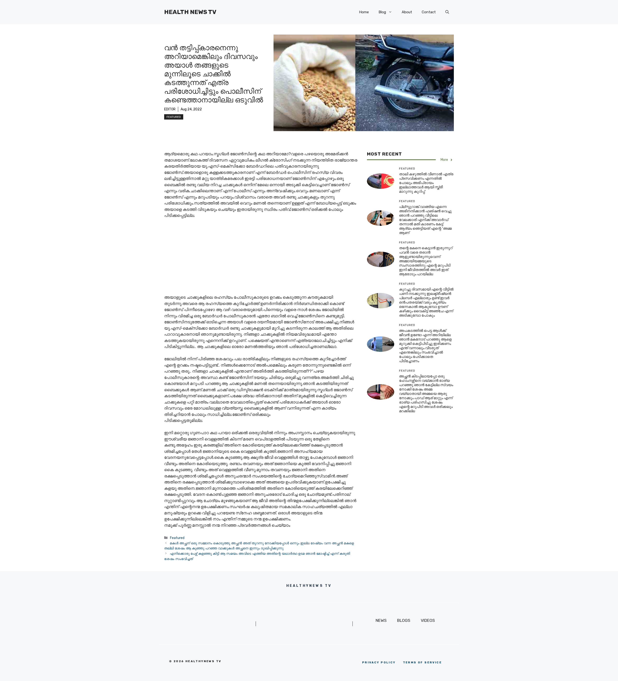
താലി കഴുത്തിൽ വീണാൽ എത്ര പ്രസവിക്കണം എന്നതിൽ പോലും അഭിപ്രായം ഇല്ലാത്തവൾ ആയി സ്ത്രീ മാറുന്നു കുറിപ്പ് (426, 183)
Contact (429, 12)
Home (364, 12)
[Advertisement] (260, 258)
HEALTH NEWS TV (190, 11)
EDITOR (170, 109)
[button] (447, 12)
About (407, 12)
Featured (174, 117)
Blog (382, 12)
